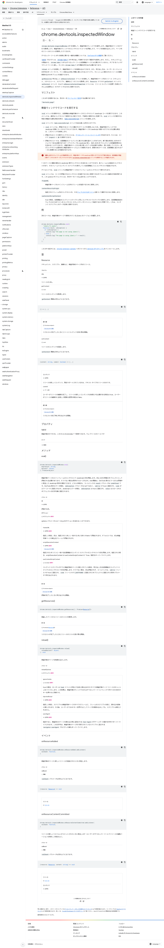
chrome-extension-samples (66, 249)
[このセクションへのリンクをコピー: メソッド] (52, 451)
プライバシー (39, 944)
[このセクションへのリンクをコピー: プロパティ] (49, 270)
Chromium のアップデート (81, 927)
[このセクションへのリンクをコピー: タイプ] (47, 439)
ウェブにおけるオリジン (85, 192)
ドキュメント (33, 2)
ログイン (159, 2)
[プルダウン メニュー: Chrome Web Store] (74, 12)
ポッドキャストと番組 (79, 936)
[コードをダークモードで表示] (117, 221)
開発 (18, 12)
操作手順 (25, 12)
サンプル (53, 12)
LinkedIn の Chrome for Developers (129, 933)
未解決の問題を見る (34, 930)
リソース (47, 805)
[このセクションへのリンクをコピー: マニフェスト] (57, 93)
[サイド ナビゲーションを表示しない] (23, 944)
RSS (120, 936)
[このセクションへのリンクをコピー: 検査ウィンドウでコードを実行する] (80, 108)
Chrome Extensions (18, 8)
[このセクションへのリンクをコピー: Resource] (52, 260)
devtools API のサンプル (95, 249)
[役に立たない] (121, 28)
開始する (11, 12)
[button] (12, 304)
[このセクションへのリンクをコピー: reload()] (50, 640)
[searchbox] (12, 18)
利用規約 (30, 944)
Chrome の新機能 (65, 2)
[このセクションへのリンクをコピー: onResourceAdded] (60, 741)
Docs (4, 8)
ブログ (54, 2)
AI (32, 12)
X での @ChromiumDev (126, 927)
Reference (34, 8)
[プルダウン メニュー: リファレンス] (47, 12)
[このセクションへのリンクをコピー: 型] (46, 255)
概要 (3, 12)
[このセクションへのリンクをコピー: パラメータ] (49, 497)
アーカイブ (76, 933)
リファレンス (41, 12)
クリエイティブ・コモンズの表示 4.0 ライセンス (78, 909)
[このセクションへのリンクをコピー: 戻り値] (47, 583)
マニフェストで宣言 (74, 98)
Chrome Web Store (66, 12)
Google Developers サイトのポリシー (73, 911)
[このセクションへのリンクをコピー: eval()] (48, 456)
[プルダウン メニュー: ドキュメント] (39, 2)
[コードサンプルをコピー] (121, 221)
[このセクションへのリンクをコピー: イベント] (52, 736)
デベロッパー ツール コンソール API (88, 135)
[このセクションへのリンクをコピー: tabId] (48, 430)
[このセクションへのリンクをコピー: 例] (46, 210)
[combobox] (124, 2)
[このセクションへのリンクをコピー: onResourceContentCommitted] (71, 814)
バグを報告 (31, 927)
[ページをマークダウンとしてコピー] (50, 40)
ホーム (43, 29)
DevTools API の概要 (95, 56)
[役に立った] (118, 28)
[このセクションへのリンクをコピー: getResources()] (57, 601)
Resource (86, 609)
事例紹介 (46, 2)
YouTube (121, 930)
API (43, 8)
